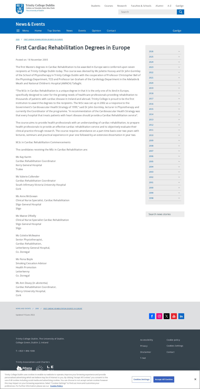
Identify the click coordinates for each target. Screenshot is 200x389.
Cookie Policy (56, 386)
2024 (151, 62)
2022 (151, 72)
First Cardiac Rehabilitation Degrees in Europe (43, 39)
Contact (111, 30)
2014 (151, 114)
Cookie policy (173, 339)
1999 (151, 192)
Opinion (96, 30)
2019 (151, 88)
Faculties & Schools (141, 5)
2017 (151, 98)
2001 (151, 182)
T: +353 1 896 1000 (25, 350)
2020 (151, 82)
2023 (151, 67)
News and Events (23, 309)
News (69, 30)
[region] (100, 379)
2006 (151, 156)
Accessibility (146, 339)
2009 (151, 140)
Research (122, 5)
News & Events (30, 24)
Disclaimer (145, 352)
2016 (151, 103)
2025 (151, 56)
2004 (151, 166)
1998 (151, 198)
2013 (151, 119)
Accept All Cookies (164, 379)
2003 (151, 171)
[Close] (195, 379)
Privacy (143, 345)
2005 (17, 39)
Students (95, 5)
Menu (25, 30)
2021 (151, 77)
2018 (151, 93)
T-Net (143, 358)
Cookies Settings (175, 345)
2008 (151, 145)
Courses (109, 5)
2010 (151, 135)
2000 (151, 187)
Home (38, 30)
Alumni (159, 5)
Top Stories (53, 30)
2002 (151, 177)
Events (82, 30)
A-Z (169, 5)
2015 (151, 109)
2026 (151, 51)
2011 (151, 129)
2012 (151, 124)
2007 (151, 150)
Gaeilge (179, 5)
